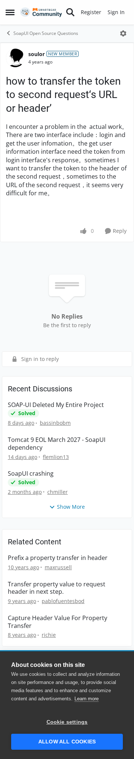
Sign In (116, 12)
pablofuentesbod (63, 601)
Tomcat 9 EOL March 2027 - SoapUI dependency (56, 444)
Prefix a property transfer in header (58, 558)
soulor (36, 54)
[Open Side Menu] (10, 12)
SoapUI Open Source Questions (45, 33)
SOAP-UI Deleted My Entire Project (56, 405)
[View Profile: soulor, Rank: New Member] (15, 58)
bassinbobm (55, 422)
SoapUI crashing (31, 474)
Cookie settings (67, 722)
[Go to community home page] (41, 12)
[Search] (70, 12)
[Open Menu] (123, 33)
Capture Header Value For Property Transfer (57, 622)
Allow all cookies (67, 742)
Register (91, 12)
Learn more (86, 698)
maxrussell (58, 567)
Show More (71, 506)
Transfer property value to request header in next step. (56, 588)
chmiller (57, 491)
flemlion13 (56, 456)
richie (49, 634)
